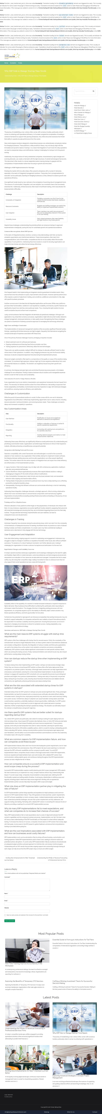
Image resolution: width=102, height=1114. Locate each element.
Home (6, 63)
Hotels (20, 63)
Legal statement (8, 1094)
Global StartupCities (56, 1107)
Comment (7, 877)
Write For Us (70, 1112)
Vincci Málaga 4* (79, 115)
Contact (94, 1112)
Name (6, 893)
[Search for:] (85, 91)
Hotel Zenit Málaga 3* (80, 124)
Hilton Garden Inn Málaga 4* (82, 112)
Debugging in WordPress (89, 5)
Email (6, 900)
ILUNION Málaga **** (80, 131)
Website (6, 908)
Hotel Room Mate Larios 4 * (82, 110)
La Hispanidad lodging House (83, 133)
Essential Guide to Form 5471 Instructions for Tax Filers (73, 940)
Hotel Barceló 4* (79, 108)
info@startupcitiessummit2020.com (15, 1112)
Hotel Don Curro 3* (79, 119)
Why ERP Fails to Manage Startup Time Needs (70, 1033)
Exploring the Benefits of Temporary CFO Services (24, 981)
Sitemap (46, 1112)
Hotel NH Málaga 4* (80, 105)
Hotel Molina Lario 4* (80, 117)
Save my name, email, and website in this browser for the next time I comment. (27, 915)
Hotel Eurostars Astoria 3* (81, 121)
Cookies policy (8, 1096)
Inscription (13, 63)
